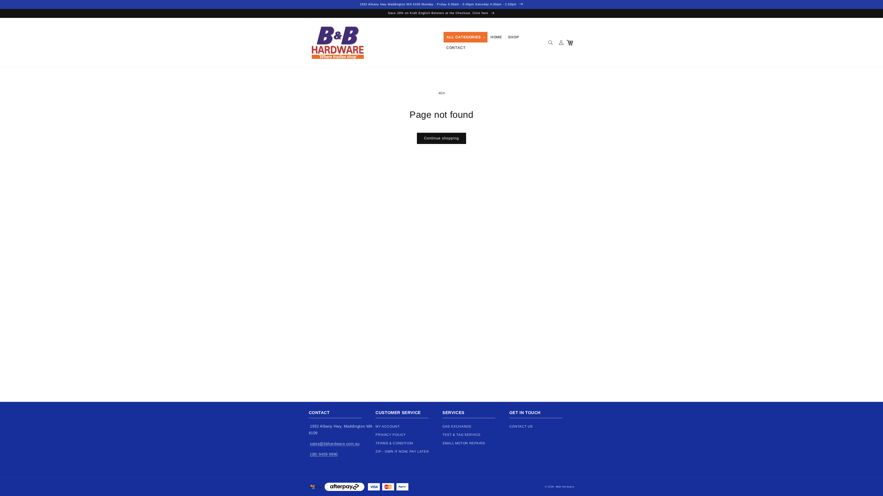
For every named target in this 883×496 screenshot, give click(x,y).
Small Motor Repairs (463, 443)
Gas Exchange (457, 426)
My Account (388, 426)
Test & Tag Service (461, 435)
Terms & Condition (394, 443)
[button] (466, 37)
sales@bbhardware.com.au (335, 444)
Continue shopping (441, 138)
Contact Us (521, 426)
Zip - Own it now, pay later (402, 451)
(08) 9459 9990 (324, 454)
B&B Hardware (565, 486)
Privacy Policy (391, 435)
